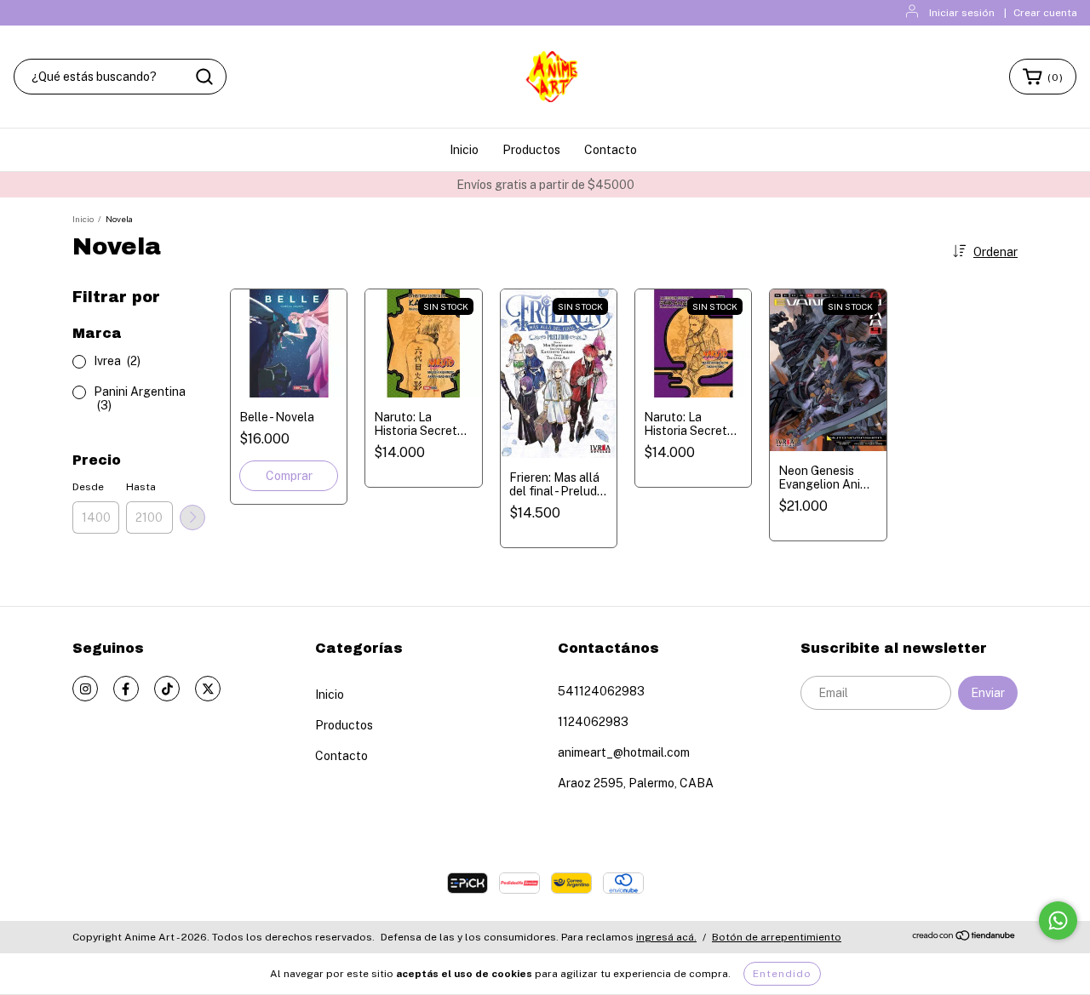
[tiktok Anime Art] (167, 688)
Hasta (141, 487)
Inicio (464, 150)
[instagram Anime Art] (85, 688)
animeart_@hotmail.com (624, 752)
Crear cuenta (1045, 13)
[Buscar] (204, 76)
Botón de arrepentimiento (776, 937)
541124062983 (601, 691)
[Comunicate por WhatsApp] (1058, 920)
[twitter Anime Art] (208, 688)
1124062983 (593, 722)
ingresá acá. (666, 937)
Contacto (610, 150)
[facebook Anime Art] (126, 688)
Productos (531, 150)
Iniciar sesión (962, 13)
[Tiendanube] (964, 938)
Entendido (782, 974)
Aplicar (192, 517)
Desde (88, 487)
